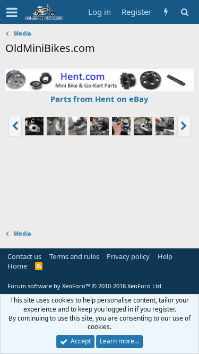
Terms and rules (74, 256)
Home (17, 266)
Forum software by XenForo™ (85, 286)
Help (165, 256)
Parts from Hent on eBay (99, 98)
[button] (12, 12)
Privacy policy (128, 256)
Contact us (24, 256)
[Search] (184, 12)
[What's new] (166, 12)
